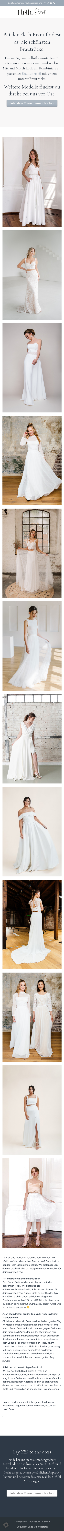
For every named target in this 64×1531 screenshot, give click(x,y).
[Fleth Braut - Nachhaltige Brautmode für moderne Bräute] (32, 12)
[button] (4, 12)
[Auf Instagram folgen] (48, 3)
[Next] (56, 182)
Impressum (34, 1521)
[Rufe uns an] (54, 3)
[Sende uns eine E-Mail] (51, 3)
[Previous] (8, 182)
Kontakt (46, 1521)
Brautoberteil (31, 73)
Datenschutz (20, 1521)
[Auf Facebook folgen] (45, 3)
